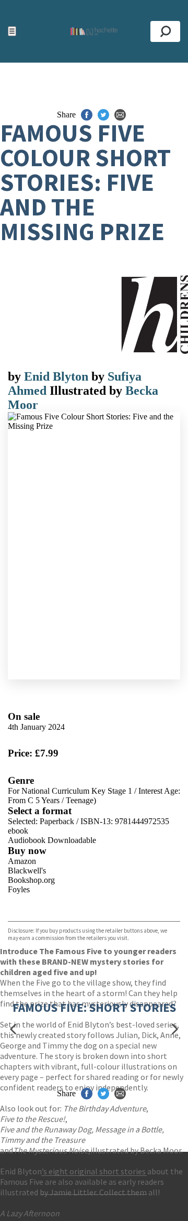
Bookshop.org (31, 880)
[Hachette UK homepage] (94, 31)
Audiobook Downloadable (52, 840)
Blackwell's (27, 870)
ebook (18, 830)
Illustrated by (87, 390)
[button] (13, 1028)
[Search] (165, 31)
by (16, 376)
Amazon (22, 861)
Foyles (19, 889)
